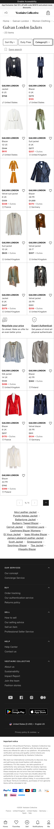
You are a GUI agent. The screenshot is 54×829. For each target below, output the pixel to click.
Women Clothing (41, 21)
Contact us (10, 651)
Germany (42, 811)
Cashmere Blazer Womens (25, 530)
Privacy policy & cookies (25, 732)
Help (7, 641)
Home (6, 21)
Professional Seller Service (19, 631)
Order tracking (12, 593)
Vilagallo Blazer (27, 549)
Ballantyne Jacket (25, 519)
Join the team (12, 680)
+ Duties (38, 151)
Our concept (11, 573)
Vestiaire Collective (17, 661)
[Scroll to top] (46, 503)
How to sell (11, 617)
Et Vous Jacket (12, 534)
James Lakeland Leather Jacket (25, 538)
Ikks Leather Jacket (25, 512)
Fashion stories (13, 685)
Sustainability (12, 671)
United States (32, 811)
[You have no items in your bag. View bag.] (48, 13)
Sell (7, 612)
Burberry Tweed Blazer (25, 523)
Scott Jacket (16, 542)
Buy (7, 588)
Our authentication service (19, 597)
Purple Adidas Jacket (25, 516)
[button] (48, 13)
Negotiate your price (13, 325)
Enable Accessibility (26, 1)
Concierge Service (15, 578)
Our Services (12, 568)
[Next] (34, 503)
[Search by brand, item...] (6, 13)
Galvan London (21, 21)
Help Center (11, 647)
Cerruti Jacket (14, 527)
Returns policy (12, 602)
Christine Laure (35, 527)
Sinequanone (34, 542)
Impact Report (12, 676)
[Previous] (19, 503)
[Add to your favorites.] (23, 86)
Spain (24, 813)
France (8, 811)
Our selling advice (14, 622)
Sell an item (11, 627)
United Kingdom (19, 811)
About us (9, 666)
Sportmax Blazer (17, 545)
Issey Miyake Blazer (35, 534)
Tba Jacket (37, 545)
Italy (30, 813)
